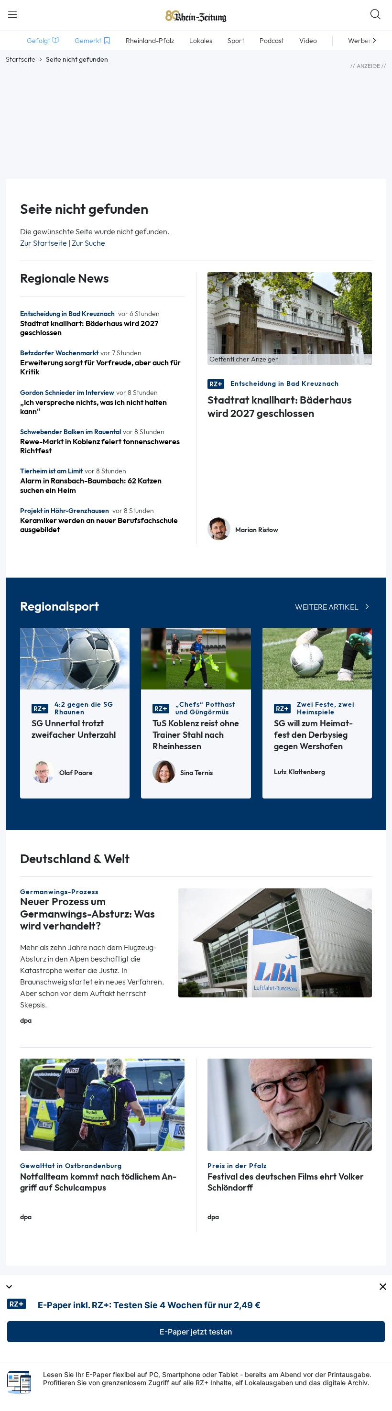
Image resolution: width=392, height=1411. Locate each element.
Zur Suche (88, 243)
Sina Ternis (196, 772)
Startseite (20, 59)
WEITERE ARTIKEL (327, 607)
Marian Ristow (256, 530)
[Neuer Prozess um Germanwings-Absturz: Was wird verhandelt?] (275, 942)
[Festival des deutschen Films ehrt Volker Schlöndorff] (289, 1104)
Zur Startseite (43, 243)
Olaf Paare (76, 772)
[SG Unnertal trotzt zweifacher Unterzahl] (75, 658)
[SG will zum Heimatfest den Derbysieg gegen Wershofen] (317, 658)
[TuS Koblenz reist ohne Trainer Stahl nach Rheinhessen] (195, 658)
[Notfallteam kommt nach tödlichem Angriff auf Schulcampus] (102, 1104)
